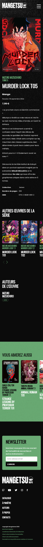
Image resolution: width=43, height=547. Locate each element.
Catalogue (6, 498)
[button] (7, 262)
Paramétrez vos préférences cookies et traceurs (17, 539)
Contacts (6, 517)
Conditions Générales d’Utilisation (13, 532)
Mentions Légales (7, 529)
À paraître (6, 503)
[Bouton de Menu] (39, 7)
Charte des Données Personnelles (12, 534)
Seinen (21, 187)
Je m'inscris (11, 464)
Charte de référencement (10, 537)
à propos (6, 512)
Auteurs (5, 507)
